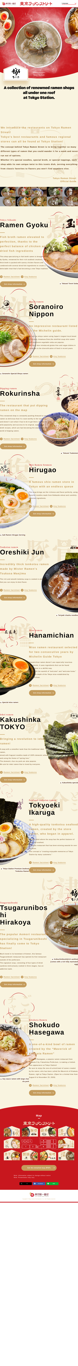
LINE (54, 1183)
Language (65, 3)
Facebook (40, 1183)
